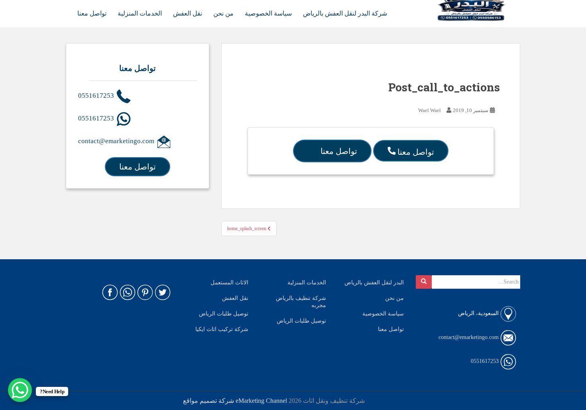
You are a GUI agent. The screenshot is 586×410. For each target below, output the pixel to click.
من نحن (223, 13)
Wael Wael (429, 110)
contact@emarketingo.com (117, 141)
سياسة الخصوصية (268, 13)
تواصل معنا (91, 13)
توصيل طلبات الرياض (223, 314)
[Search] (424, 282)
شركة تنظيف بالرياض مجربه (301, 301)
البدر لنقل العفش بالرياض (374, 283)
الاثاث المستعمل (229, 283)
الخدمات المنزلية (140, 13)
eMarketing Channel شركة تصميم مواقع (235, 400)
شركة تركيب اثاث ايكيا (221, 329)
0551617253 (97, 95)
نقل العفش (187, 13)
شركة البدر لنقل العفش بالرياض (345, 13)
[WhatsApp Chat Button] (20, 390)
